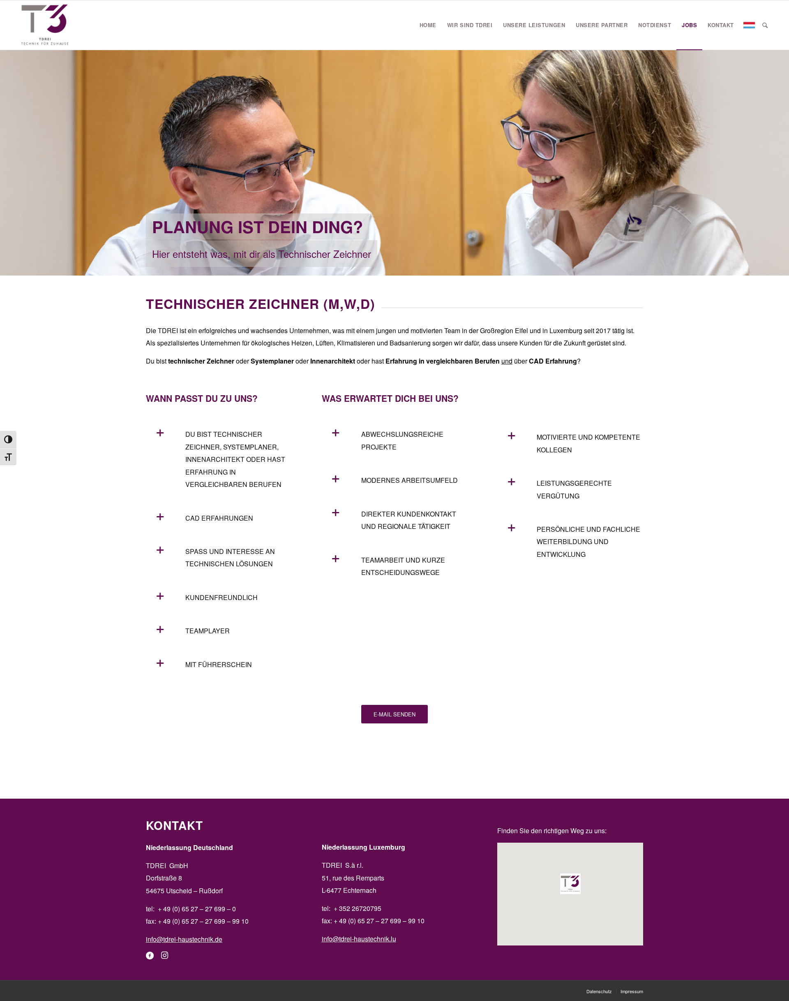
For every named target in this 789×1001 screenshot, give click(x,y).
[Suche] (765, 25)
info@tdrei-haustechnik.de (184, 939)
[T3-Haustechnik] (45, 25)
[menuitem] (428, 25)
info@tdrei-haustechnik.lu (359, 938)
